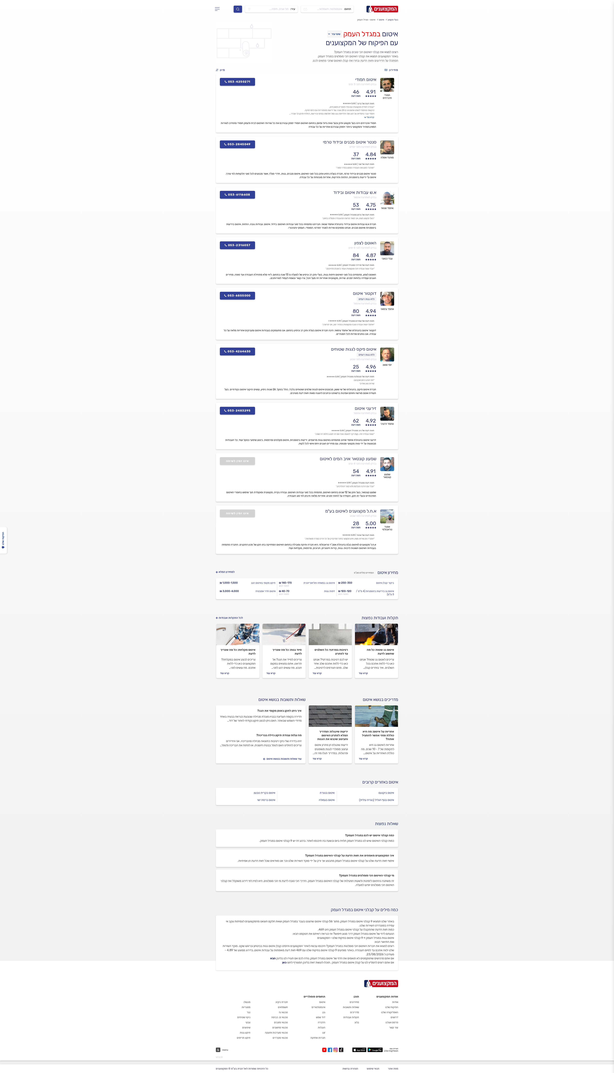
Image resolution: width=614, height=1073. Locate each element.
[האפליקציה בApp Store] (359, 1050)
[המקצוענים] (382, 9)
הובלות (321, 1027)
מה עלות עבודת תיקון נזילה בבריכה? (279, 735)
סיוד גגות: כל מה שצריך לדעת (287, 651)
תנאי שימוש (373, 1068)
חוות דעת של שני (366, 164)
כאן (284, 962)
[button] (222, 70)
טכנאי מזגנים (281, 1022)
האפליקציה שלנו (389, 1012)
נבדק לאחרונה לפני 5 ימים (362, 84)
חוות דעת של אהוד (365, 535)
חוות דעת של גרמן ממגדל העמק (359, 214)
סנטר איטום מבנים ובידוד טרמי (349, 142)
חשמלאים (283, 1007)
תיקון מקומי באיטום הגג (263, 582)
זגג (323, 1032)
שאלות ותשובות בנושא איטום (282, 699)
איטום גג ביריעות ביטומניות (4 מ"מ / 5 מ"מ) (375, 593)
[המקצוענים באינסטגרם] (336, 1050)
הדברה (321, 1022)
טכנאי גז (283, 1012)
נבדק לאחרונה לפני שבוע (363, 359)
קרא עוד (370, 117)
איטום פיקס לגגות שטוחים (353, 349)
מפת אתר (393, 1068)
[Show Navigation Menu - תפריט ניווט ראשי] (218, 9)
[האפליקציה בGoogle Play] (375, 1050)
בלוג (356, 1022)
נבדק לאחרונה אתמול (365, 197)
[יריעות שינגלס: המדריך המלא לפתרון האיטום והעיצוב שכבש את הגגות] (330, 717)
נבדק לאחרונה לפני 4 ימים (362, 463)
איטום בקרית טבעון (264, 793)
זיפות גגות (329, 591)
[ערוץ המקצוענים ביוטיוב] (325, 1050)
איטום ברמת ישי (266, 800)
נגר (248, 1012)
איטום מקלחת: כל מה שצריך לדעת (238, 651)
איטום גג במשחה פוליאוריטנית (319, 582)
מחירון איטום (388, 572)
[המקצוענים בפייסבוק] (330, 1050)
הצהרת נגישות (350, 1068)
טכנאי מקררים (280, 1037)
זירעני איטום (365, 408)
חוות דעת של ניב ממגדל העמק (360, 430)
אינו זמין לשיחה (237, 461)
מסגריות (246, 1007)
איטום (381, 19)
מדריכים (354, 1012)
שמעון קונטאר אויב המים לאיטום (348, 458)
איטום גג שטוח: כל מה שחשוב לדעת (380, 651)
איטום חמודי (365, 79)
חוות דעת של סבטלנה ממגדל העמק (357, 376)
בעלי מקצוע (393, 19)
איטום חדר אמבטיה (266, 591)
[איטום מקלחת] (237, 636)
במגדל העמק (361, 34)
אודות (395, 1002)
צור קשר (393, 1027)
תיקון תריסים (243, 1037)
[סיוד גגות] (284, 636)
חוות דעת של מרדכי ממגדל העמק (358, 265)
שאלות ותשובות (351, 1007)
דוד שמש (320, 1017)
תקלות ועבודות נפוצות (380, 617)
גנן (323, 1012)
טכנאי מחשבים (280, 1027)
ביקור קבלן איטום (385, 582)
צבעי (247, 1022)
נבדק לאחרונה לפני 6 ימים (362, 247)
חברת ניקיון (282, 1002)
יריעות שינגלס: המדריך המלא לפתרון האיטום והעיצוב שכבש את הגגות (332, 735)
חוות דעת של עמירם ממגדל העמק (358, 321)
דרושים (394, 1017)
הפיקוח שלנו (391, 1007)
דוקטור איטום (364, 293)
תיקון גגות (245, 1032)
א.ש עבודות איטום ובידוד (354, 192)
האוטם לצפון (365, 243)
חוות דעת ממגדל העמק (363, 482)
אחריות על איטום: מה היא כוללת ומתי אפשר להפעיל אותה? (378, 735)
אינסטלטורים (318, 1007)
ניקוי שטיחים (243, 1017)
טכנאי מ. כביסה (279, 1017)
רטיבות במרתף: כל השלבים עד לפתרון (331, 651)
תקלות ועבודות (351, 1017)
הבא (273, 958)
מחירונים (354, 1002)
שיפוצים (246, 1027)
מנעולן (247, 1002)
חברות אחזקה (318, 1037)
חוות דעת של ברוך (365, 103)
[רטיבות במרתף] (330, 636)
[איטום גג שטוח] (376, 636)
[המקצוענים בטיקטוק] (341, 1050)
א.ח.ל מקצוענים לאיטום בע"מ (350, 511)
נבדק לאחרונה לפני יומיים (363, 146)
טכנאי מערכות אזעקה (276, 1032)
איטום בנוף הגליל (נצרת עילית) (376, 800)
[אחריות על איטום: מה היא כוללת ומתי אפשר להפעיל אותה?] (376, 717)
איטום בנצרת (327, 793)
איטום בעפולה (327, 800)
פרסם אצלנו (392, 1022)
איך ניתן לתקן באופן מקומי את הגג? (279, 710)
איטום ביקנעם (386, 793)
